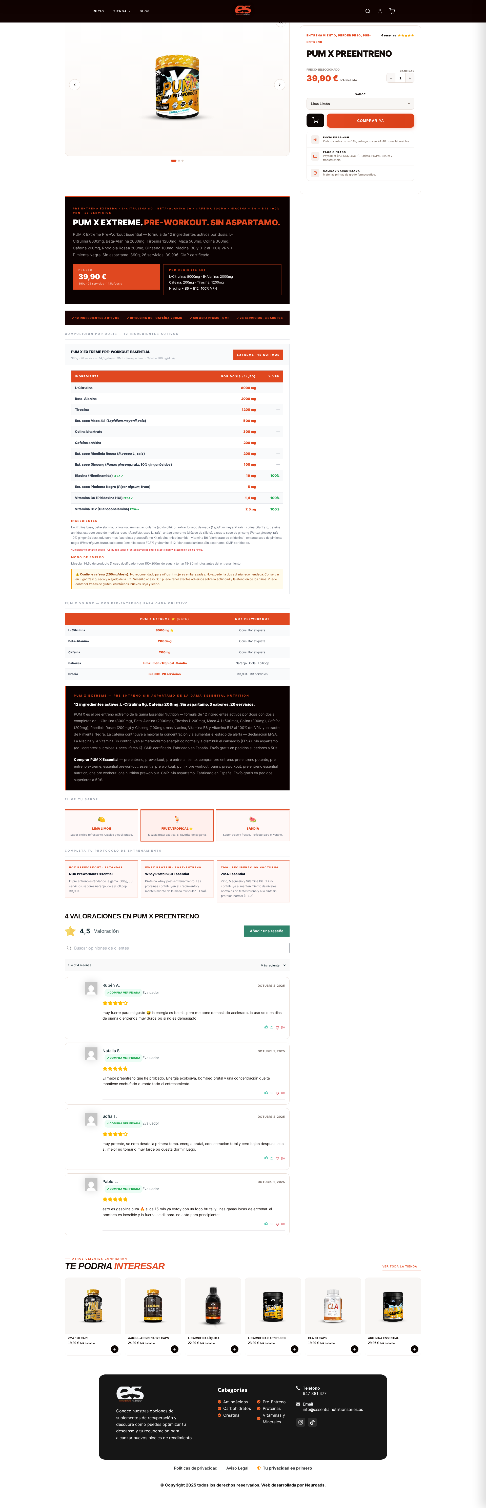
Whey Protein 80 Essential (167, 874)
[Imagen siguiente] (279, 84)
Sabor (360, 94)
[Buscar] (367, 11)
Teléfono (311, 1388)
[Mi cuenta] (380, 11)
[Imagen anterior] (74, 84)
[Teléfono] (298, 1388)
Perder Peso (349, 35)
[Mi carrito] (392, 11)
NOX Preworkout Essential (91, 874)
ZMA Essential (233, 874)
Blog (145, 11)
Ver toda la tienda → (401, 1266)
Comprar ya (370, 121)
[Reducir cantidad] (391, 78)
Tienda (120, 11)
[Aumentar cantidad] (410, 78)
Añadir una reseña (267, 931)
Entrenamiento (321, 35)
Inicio (98, 11)
